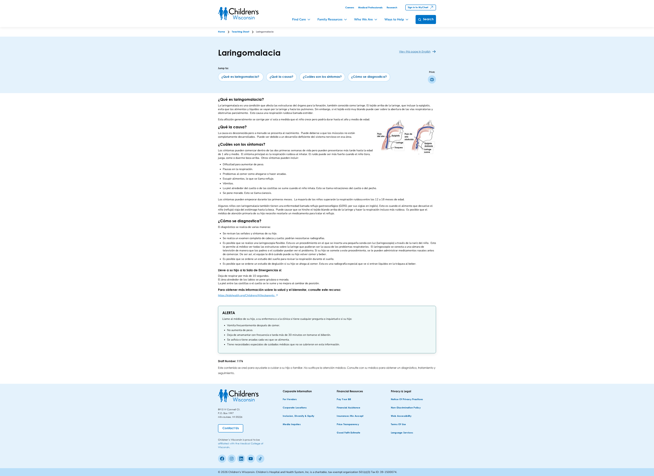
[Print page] (432, 79)
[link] (349, 7)
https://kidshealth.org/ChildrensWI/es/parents (248, 295)
